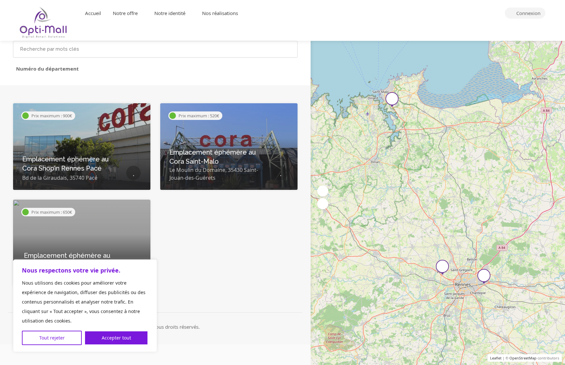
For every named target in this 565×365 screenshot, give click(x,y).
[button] (322, 190)
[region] (85, 305)
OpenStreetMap (523, 358)
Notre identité (169, 13)
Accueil (93, 13)
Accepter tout (116, 338)
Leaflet (496, 358)
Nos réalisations (220, 13)
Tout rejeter (52, 338)
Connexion (527, 13)
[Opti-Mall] (44, 21)
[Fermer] (150, 265)
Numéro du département (47, 68)
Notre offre (125, 13)
